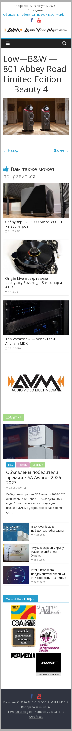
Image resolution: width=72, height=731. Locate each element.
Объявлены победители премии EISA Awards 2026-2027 (34, 477)
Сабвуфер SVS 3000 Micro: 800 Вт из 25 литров (34, 224)
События (37, 464)
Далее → (61, 150)
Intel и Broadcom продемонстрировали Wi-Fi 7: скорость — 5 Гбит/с (48, 574)
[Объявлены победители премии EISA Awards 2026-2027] (36, 426)
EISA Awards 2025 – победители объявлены (47, 528)
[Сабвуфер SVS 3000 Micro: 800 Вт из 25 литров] (36, 186)
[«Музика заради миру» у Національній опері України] (16, 546)
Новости (23, 464)
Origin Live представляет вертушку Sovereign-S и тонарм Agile (33, 282)
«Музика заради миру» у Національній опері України (47, 551)
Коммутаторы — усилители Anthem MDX (30, 341)
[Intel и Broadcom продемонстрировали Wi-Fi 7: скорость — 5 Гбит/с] (16, 568)
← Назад (10, 150)
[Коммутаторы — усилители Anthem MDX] (36, 303)
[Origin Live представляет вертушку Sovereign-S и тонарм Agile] (36, 242)
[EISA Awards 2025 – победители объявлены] (16, 525)
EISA (10, 464)
